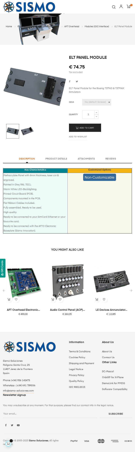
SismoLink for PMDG (113, 383)
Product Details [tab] (56, 159)
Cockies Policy (77, 357)
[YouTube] (18, 425)
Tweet (77, 82)
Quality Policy (76, 381)
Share (69, 82)
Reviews (110, 159)
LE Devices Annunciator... (111, 310)
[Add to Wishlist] (16, 299)
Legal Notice (76, 369)
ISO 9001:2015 (77, 387)
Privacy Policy (76, 375)
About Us (107, 351)
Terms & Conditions (80, 351)
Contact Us (108, 357)
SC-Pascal (108, 371)
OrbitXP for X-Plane (113, 377)
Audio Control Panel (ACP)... (67, 310)
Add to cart (86, 127)
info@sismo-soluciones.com (18, 391)
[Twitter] (12, 425)
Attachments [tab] (86, 159)
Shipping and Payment (81, 363)
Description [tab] (27, 159)
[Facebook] (5, 425)
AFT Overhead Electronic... (23, 310)
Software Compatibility (114, 389)
